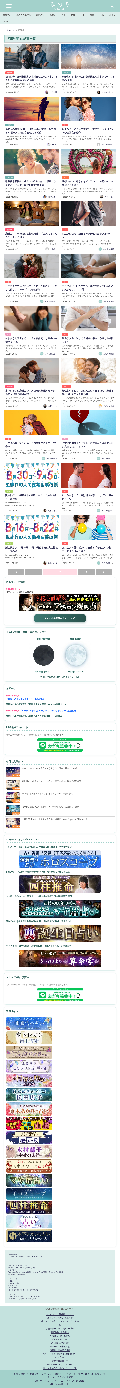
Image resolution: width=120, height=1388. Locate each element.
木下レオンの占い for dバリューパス (60, 1367)
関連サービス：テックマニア (50, 1380)
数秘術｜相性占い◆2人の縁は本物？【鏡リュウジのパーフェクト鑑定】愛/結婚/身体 (30, 183)
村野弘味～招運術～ (60, 1331)
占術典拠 (71, 1373)
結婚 (73, 14)
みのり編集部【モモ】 (53, 301)
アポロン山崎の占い (60, 1342)
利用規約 (34, 1373)
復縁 (92, 14)
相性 (65, 125)
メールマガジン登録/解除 (60, 1377)
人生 (63, 14)
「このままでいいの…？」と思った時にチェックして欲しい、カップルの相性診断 (31, 287)
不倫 (102, 14)
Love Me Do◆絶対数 (60, 1346)
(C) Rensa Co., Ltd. (60, 1384)
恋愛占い (10, 230)
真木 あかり (52, 510)
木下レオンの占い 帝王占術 (60, 1317)
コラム (6, 21)
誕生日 (9, 491)
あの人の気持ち (23, 14)
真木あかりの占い (60, 1339)
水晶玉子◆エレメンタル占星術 (60, 1328)
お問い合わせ (21, 1373)
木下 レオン (109, 196)
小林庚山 (53, 249)
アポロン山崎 (108, 406)
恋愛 (8, 334)
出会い (112, 14)
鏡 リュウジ (52, 196)
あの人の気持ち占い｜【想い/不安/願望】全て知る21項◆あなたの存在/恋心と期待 (30, 130)
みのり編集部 (108, 249)
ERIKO (54, 144)
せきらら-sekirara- (75, 1380)
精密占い (66, 73)
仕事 (83, 14)
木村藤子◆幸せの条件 (60, 1349)
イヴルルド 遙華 (108, 92)
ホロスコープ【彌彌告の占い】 (60, 1313)
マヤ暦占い (60, 1357)
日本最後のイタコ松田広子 (60, 1335)
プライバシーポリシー (53, 1373)
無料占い (7, 14)
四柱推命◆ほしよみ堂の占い (60, 1364)
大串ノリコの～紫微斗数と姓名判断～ (60, 1353)
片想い (53, 14)
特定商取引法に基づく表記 (92, 1373)
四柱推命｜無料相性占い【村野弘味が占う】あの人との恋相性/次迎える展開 (31, 78)
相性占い (40, 14)
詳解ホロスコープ (60, 1360)
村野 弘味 (53, 92)
